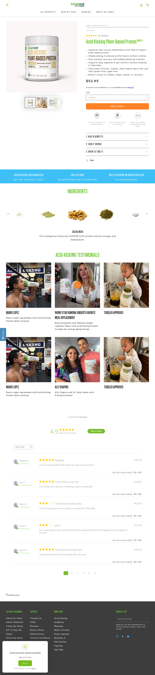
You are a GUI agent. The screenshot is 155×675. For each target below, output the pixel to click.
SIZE (88, 93)
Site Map (58, 650)
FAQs (32, 622)
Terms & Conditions (40, 638)
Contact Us (35, 618)
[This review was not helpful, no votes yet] (139, 472)
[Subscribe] (147, 619)
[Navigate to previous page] (60, 573)
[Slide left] (21, 102)
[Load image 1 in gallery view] (30, 102)
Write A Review (96, 431)
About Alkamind (14, 622)
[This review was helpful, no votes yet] (135, 472)
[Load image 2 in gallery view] (41, 102)
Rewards (58, 626)
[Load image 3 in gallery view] (53, 102)
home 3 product (99, 25)
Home (88, 25)
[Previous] (8, 214)
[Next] (146, 214)
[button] (7, 5)
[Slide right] (62, 102)
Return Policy (37, 630)
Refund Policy (37, 634)
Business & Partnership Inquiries (60, 642)
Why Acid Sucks (14, 638)
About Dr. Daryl (14, 618)
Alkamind (90, 30)
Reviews (34, 626)
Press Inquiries (61, 634)
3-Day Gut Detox (14, 626)
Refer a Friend (61, 630)
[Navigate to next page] (95, 573)
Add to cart (117, 106)
